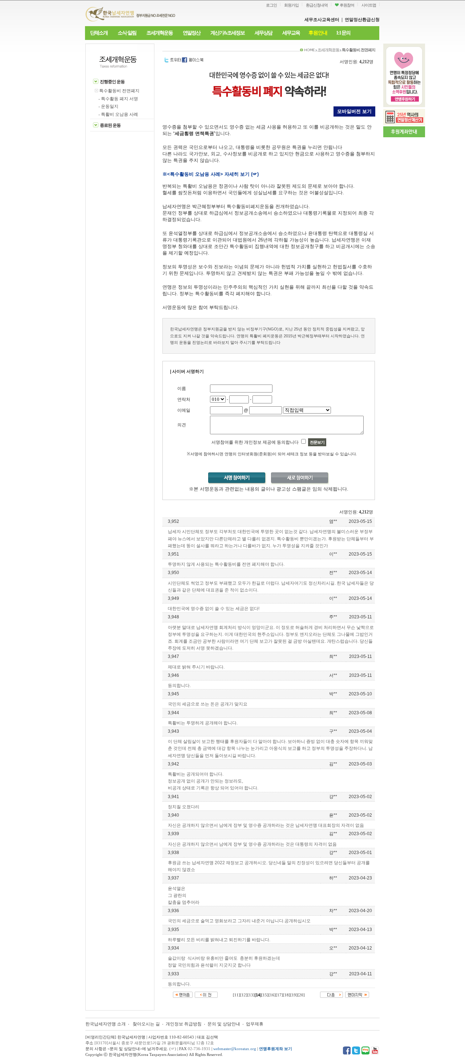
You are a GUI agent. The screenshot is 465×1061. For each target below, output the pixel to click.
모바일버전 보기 (354, 111)
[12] (243, 995)
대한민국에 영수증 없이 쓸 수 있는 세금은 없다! (213, 608)
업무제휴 (254, 1024)
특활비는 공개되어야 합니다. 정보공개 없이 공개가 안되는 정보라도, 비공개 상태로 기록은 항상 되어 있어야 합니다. (213, 781)
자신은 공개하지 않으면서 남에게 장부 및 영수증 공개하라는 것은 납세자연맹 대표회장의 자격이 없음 (266, 825)
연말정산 (191, 33)
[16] (272, 995)
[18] (286, 995)
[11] (236, 995)
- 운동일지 (108, 106)
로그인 (271, 5)
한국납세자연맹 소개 (105, 1024)
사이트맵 (368, 5)
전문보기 (317, 442)
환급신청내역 (317, 5)
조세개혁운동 (159, 33)
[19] (294, 995)
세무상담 (263, 33)
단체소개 (99, 33)
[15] (264, 995)
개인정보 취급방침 (184, 1024)
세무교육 (291, 33)
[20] (301, 995)
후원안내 (317, 33)
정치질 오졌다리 (183, 806)
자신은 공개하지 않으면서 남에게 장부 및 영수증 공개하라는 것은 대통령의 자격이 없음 (252, 844)
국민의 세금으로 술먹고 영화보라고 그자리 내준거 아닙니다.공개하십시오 (239, 920)
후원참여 (346, 5)
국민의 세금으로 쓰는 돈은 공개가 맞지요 (207, 704)
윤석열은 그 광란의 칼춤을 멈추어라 (183, 895)
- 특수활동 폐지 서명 (118, 99)
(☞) (172, 1048)
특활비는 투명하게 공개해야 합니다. (203, 722)
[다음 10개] (331, 994)
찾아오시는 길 (146, 1024)
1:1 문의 (343, 33)
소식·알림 (127, 33)
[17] (279, 995)
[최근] (183, 994)
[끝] (357, 994)
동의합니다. (179, 685)
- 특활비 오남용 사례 (118, 114)
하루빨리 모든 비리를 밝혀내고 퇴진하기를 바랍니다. (219, 939)
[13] (251, 995)
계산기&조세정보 (227, 33)
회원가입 (291, 5)
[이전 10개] (206, 994)
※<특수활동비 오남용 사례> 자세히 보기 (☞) (210, 174)
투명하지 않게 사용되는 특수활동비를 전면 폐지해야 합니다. (226, 564)
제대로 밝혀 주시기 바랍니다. (196, 667)
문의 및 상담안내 (224, 1024)
